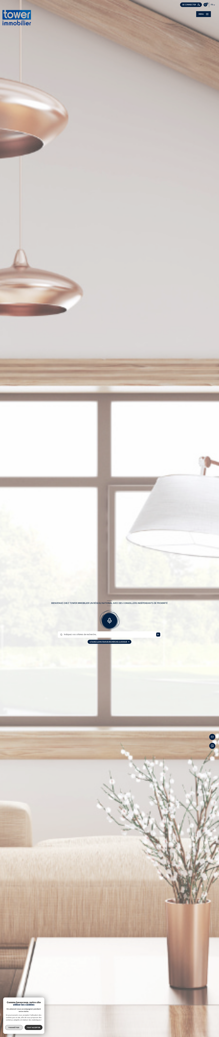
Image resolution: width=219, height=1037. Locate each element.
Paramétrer (14, 1027)
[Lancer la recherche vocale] (109, 620)
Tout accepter (33, 1027)
